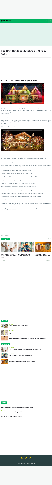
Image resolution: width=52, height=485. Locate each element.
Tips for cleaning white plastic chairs (18, 325)
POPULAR (4, 320)
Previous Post (5, 260)
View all (49, 238)
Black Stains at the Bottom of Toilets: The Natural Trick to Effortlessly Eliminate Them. (29, 332)
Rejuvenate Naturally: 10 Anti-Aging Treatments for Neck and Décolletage (27, 338)
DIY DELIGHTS (6, 235)
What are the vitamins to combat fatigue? (11, 416)
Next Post (48, 260)
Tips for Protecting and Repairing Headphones (24, 255)
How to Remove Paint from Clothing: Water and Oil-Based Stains (8, 256)
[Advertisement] (26, 9)
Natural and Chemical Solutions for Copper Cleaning (42, 255)
